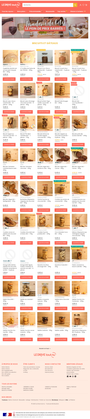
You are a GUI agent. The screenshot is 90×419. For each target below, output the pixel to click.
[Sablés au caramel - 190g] (28, 288)
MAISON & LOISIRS (28, 390)
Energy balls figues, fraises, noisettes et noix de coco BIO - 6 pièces (26, 266)
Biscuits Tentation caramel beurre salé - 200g (10, 167)
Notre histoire (5, 367)
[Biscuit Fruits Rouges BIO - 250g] (62, 90)
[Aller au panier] (86, 5)
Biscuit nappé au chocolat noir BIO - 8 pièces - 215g (9, 134)
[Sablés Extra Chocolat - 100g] (62, 288)
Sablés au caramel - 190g (26, 299)
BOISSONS (48, 388)
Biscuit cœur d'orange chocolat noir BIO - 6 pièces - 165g (27, 101)
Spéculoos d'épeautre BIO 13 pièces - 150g (79, 330)
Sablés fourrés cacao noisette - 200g (27, 330)
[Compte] (80, 5)
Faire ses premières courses (31, 367)
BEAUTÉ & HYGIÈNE (7, 390)
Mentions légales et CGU (74, 367)
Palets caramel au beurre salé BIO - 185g (79, 264)
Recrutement (48, 369)
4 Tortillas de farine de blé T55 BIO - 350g (27, 68)
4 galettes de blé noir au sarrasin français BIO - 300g (10, 69)
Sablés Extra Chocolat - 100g (62, 299)
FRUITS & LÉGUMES (7, 387)
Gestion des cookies (72, 374)
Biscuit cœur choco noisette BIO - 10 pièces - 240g (9, 101)
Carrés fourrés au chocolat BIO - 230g (44, 199)
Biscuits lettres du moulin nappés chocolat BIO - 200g (44, 134)
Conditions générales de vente (76, 369)
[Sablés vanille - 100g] (62, 320)
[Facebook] (67, 376)
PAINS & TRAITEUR (71, 387)
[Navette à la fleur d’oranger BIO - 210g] (45, 254)
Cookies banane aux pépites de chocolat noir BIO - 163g (78, 200)
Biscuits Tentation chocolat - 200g (26, 166)
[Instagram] (73, 376)
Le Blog (25, 372)
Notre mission (6, 369)
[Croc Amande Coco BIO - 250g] (62, 221)
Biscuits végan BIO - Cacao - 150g (61, 166)
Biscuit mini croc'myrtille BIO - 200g (78, 101)
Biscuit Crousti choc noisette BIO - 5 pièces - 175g (62, 69)
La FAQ (25, 370)
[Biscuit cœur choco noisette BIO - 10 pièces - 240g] (10, 90)
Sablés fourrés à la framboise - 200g (78, 299)
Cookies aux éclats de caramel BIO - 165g (62, 199)
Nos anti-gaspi (6, 374)
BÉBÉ (68, 388)
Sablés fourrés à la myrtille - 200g (9, 330)
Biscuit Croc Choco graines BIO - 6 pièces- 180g (45, 69)
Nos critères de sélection (9, 372)
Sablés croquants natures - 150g (43, 299)
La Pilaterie (72, 400)
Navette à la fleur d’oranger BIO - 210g (44, 264)
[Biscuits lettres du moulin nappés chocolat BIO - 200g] (45, 123)
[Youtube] (70, 376)
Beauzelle (22, 400)
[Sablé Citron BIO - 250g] (10, 288)
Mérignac (62, 400)
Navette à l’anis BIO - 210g (61, 264)
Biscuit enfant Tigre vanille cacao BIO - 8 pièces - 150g (44, 101)
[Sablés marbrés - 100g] (45, 320)
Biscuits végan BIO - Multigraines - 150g (9, 199)
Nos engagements (7, 370)
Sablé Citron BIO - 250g (9, 299)
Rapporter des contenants (31, 369)
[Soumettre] (75, 5)
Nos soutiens (5, 375)
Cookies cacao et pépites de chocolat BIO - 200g (9, 232)
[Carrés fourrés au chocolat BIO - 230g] (45, 189)
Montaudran (34, 400)
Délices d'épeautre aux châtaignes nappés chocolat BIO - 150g (79, 232)
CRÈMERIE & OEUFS (28, 387)
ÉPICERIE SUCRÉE (28, 388)
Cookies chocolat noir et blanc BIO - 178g (27, 232)
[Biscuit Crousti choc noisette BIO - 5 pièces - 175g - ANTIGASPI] (79, 57)
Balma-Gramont (13, 400)
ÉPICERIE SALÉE (6, 388)
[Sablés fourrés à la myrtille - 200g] (10, 320)
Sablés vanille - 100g (61, 329)
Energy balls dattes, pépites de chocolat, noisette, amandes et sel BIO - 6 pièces (10, 266)
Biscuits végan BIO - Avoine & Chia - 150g (44, 166)
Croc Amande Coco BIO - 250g (61, 232)
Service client (49, 367)
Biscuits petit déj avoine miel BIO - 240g (79, 133)
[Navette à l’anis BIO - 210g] (62, 254)
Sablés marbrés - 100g (45, 329)
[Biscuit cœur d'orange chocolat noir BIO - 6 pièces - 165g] (28, 90)
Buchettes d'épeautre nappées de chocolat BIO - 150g (27, 200)
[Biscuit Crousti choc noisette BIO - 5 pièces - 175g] (62, 57)
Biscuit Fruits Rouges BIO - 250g (61, 101)
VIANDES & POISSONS (51, 387)
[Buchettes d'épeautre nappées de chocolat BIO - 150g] (28, 189)
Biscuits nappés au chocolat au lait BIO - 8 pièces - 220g (62, 134)
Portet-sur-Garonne (45, 400)
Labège (28, 400)
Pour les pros (49, 370)
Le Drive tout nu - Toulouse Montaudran (47, 404)
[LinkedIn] (75, 376)
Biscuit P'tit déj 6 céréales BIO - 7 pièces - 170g (25, 134)
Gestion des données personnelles (73, 371)
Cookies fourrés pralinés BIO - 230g (44, 232)
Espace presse (49, 372)
